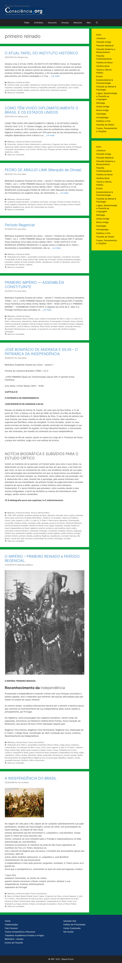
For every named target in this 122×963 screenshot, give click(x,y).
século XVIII (44, 90)
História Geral (36, 142)
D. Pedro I (44, 520)
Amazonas (11, 144)
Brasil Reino (37, 518)
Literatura (101, 38)
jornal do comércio (45, 528)
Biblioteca (11, 82)
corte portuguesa (69, 896)
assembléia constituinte (37, 257)
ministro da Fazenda (45, 204)
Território (24, 760)
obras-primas (10, 90)
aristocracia (9, 518)
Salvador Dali (69, 921)
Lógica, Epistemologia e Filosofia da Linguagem (106, 96)
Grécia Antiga (102, 106)
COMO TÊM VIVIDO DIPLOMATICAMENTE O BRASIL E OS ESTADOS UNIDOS (41, 110)
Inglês (81, 753)
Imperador (9, 262)
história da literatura (73, 523)
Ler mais (55, 76)
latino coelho (71, 528)
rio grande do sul (44, 329)
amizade (59, 515)
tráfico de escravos (37, 760)
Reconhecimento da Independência (19, 758)
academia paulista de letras (18, 202)
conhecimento (10, 747)
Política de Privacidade (74, 924)
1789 (9, 515)
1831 (14, 515)
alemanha (51, 515)
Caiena (41, 896)
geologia (45, 523)
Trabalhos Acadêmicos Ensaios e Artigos (24, 935)
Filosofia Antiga (103, 42)
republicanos (47, 262)
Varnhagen (9, 332)
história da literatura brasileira (68, 259)
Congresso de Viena (59, 144)
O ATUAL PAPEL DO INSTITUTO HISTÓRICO (41, 53)
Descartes (52, 22)
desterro (79, 747)
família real (43, 259)
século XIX (29, 207)
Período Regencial (20, 225)
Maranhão (22, 204)
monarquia (9, 149)
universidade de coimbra (44, 207)
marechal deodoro (21, 531)
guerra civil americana (56, 147)
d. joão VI (76, 319)
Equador (29, 147)
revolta (56, 262)
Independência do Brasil (19, 528)
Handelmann (35, 85)
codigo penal (64, 745)
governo (40, 899)
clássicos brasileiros (70, 518)
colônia (42, 319)
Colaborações (11, 924)
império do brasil (20, 262)
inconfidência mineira (66, 324)
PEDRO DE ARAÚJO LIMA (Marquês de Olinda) (43, 170)
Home (7, 921)
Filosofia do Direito (105, 125)
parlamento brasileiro (24, 533)
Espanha (34, 750)
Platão (26, 22)
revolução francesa (72, 326)
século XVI (35, 90)
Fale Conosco (11, 928)
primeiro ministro (11, 536)
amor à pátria (69, 515)
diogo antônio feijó (30, 259)
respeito (70, 758)
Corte (43, 747)
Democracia (16, 321)
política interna (67, 533)
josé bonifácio (10, 326)
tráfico (16, 152)
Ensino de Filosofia (14, 943)
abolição (20, 515)
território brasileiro (68, 329)
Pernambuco (58, 755)
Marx (89, 22)
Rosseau (65, 22)
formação (52, 259)
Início (98, 35)
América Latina (13, 85)
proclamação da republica (46, 904)
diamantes (63, 520)
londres (24, 755)
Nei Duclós (68, 932)
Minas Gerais (45, 326)
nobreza (69, 531)
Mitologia (100, 103)
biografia (27, 518)
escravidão (24, 85)
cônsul (7, 520)
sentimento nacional (58, 90)
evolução (52, 202)
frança (73, 321)
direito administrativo (41, 321)
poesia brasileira (40, 533)
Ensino (99, 76)
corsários (72, 144)
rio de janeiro (65, 262)
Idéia (33, 901)
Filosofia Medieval (105, 45)
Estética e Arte (103, 121)
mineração (43, 531)
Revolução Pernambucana (15, 329)
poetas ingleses (54, 533)
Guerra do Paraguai (73, 147)
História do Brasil (23, 82)
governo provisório (57, 523)
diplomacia (9, 147)
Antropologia (102, 117)
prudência (37, 536)
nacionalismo (62, 88)
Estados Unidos (40, 147)
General (80, 321)
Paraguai (51, 149)
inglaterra (13, 204)
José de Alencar (23, 326)
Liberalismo (9, 755)
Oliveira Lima (42, 149)
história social (76, 85)
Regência (8, 207)
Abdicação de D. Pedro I (17, 257)
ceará (36, 319)
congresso (75, 745)
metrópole (31, 204)
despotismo (27, 321)
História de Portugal (49, 85)
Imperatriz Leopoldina (13, 88)
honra (46, 526)
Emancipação (55, 321)
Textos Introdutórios (36, 742)
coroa (37, 747)
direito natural (19, 147)
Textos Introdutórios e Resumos (20, 932)
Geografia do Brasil (20, 753)
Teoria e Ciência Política (40, 513)
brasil (49, 257)
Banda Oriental (26, 896)
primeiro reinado (23, 90)
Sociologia (101, 114)
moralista (61, 531)
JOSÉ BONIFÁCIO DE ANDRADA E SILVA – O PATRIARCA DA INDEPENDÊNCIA (41, 351)
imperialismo (41, 901)
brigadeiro (57, 257)
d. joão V (67, 319)
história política (64, 85)
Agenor (10, 319)
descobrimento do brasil (26, 899)
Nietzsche (78, 22)
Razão (80, 755)
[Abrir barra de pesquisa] (96, 22)
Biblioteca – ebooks (14, 939)
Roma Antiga (102, 110)
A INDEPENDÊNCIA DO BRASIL (31, 778)
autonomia (46, 144)
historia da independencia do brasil (64, 899)
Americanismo (35, 144)
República (73, 149)
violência (28, 265)
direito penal (25, 750)
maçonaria (9, 531)
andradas (18, 319)
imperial (67, 526)
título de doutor (27, 538)
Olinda (56, 204)
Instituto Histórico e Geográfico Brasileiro (39, 88)
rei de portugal (51, 758)
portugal (63, 204)
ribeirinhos (9, 152)
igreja (51, 526)
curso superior (16, 520)
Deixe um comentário (15, 93)
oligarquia (77, 531)
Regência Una (18, 207)
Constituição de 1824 (13, 259)
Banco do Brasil (13, 896)
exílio (39, 523)
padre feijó (47, 755)
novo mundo (73, 88)
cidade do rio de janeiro (52, 518)
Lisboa (17, 755)
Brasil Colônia (28, 319)
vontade (67, 538)
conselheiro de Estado (39, 202)
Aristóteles (38, 22)
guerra (31, 753)
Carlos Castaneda (72, 928)
